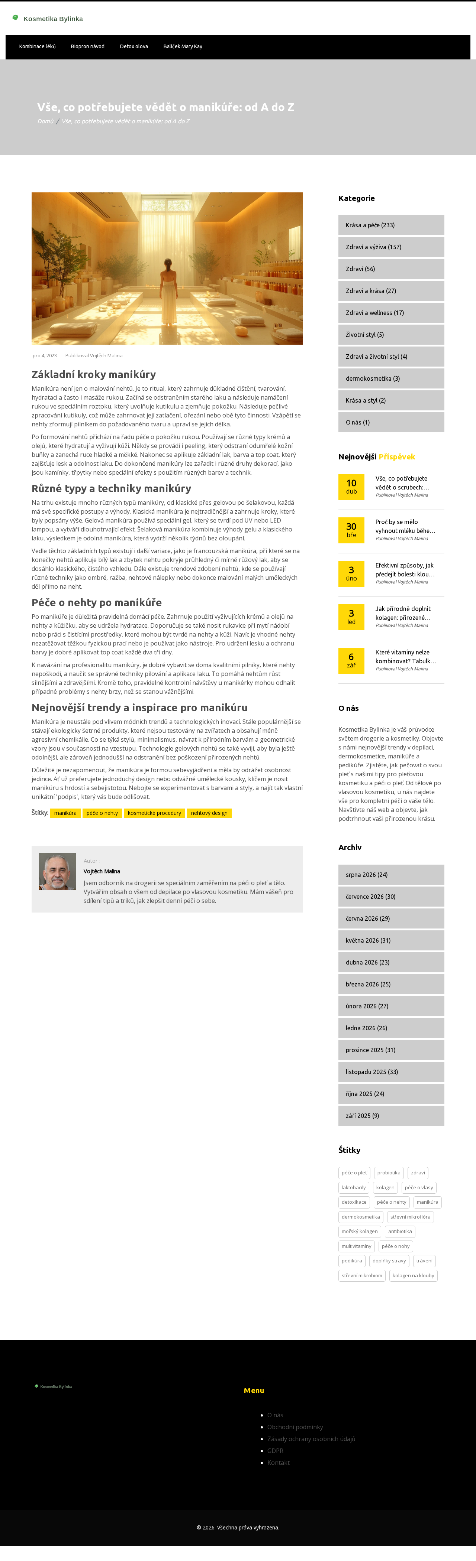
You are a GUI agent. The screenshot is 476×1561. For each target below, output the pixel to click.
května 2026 (368, 940)
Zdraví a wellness (375, 312)
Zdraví (360, 269)
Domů (45, 121)
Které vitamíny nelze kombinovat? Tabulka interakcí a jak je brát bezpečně (405, 657)
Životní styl (365, 334)
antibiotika (400, 1231)
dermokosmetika (373, 378)
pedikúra (352, 1260)
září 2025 (362, 1115)
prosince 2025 (371, 1050)
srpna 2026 (367, 874)
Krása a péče (370, 225)
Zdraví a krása (371, 290)
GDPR (275, 1451)
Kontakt (278, 1462)
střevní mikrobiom (362, 1275)
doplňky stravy (389, 1260)
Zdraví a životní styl (377, 356)
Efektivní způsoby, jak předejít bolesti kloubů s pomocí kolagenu (405, 570)
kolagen (385, 1187)
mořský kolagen (360, 1231)
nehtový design (209, 812)
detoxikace (354, 1202)
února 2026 (367, 1006)
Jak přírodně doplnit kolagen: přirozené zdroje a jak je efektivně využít (403, 613)
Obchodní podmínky (295, 1427)
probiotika (389, 1172)
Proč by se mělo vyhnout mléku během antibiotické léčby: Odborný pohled (405, 526)
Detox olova (134, 46)
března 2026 (368, 984)
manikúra (65, 812)
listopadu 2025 (372, 1072)
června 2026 (368, 918)
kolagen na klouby (413, 1275)
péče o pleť (354, 1172)
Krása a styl (366, 400)
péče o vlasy (419, 1187)
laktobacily (354, 1187)
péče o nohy (396, 1246)
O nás (358, 422)
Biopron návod (87, 46)
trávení (424, 1260)
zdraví (418, 1172)
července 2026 (371, 896)
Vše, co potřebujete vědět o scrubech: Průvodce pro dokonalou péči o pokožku (401, 483)
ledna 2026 (366, 1028)
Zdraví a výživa (374, 247)
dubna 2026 (368, 962)
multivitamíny (357, 1246)
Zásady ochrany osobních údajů (311, 1439)
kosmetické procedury (154, 812)
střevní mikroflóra (410, 1216)
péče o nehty (102, 812)
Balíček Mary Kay (183, 46)
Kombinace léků (37, 46)
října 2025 (365, 1093)
